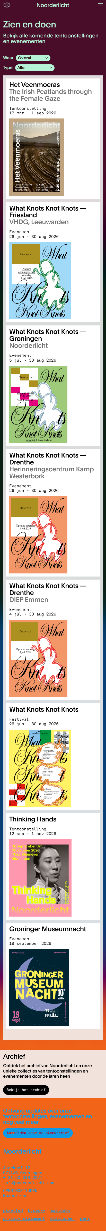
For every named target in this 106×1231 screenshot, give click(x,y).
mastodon (60, 1210)
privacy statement (24, 1218)
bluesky (36, 1210)
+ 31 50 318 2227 (22, 1177)
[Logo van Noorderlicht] (53, 5)
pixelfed (13, 1210)
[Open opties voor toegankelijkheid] (7, 5)
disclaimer (62, 1218)
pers (85, 1218)
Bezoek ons (15, 1195)
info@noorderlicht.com (29, 1182)
